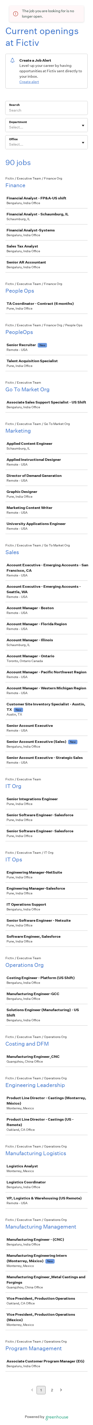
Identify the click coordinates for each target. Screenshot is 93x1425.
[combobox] (9, 127)
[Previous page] (32, 1390)
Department (18, 122)
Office (13, 139)
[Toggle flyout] (83, 125)
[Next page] (61, 1390)
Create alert (29, 82)
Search (14, 105)
